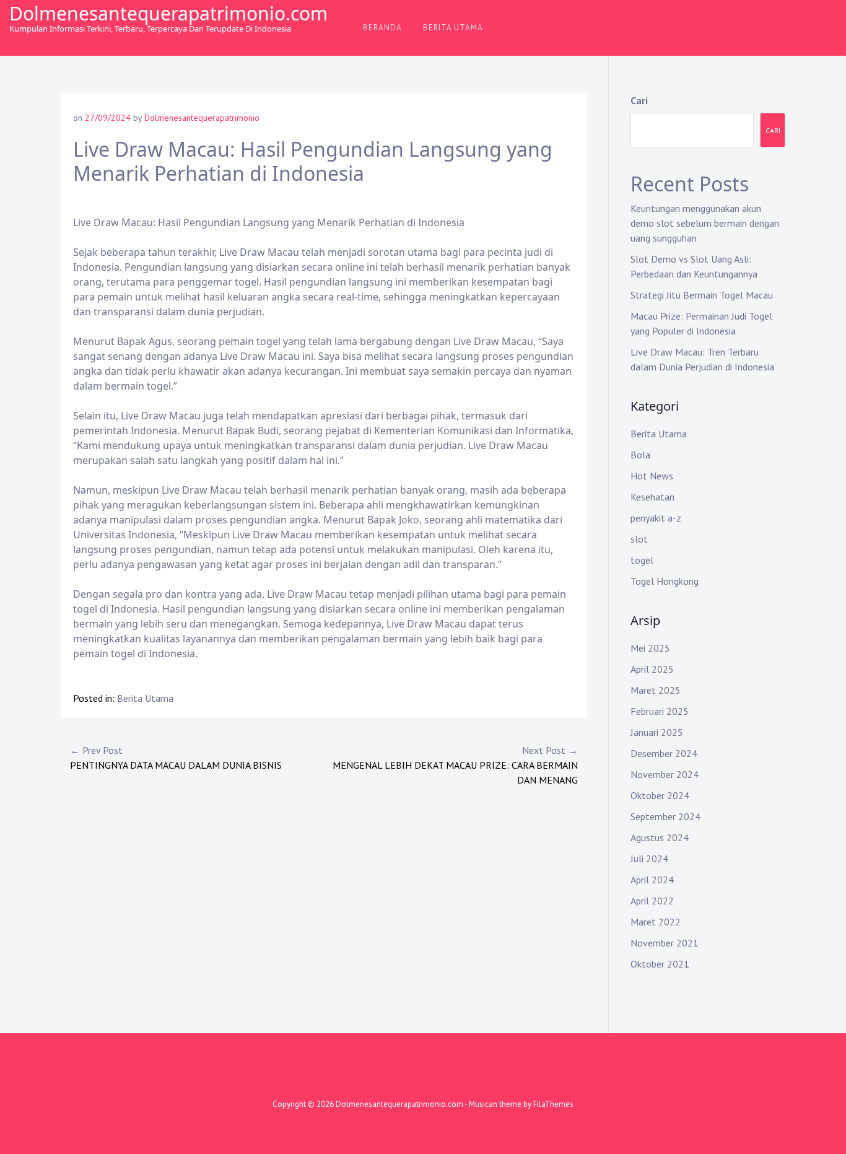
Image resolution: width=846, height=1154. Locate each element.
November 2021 (664, 943)
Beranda (382, 27)
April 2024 (652, 879)
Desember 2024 (663, 753)
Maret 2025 (655, 690)
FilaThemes (553, 1104)
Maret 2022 (655, 922)
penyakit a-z (655, 518)
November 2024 (664, 774)
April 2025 (652, 669)
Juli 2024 (649, 858)
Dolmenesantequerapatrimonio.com (168, 13)
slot (639, 539)
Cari (639, 100)
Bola (640, 454)
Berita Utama (453, 27)
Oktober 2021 (659, 964)
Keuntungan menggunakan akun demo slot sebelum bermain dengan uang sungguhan (704, 223)
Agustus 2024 (659, 837)
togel (641, 560)
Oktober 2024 (659, 795)
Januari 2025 (656, 732)
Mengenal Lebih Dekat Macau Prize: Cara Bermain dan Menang (455, 765)
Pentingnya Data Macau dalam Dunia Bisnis (176, 757)
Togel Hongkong (664, 581)
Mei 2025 (650, 648)
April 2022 (652, 900)
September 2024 (665, 816)
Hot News (651, 476)
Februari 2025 (659, 711)
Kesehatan (652, 497)
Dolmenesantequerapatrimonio (201, 117)
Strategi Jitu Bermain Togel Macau (701, 295)
